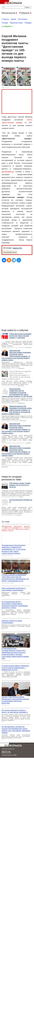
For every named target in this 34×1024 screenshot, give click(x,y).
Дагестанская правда (12, 123)
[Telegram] (14, 260)
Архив (13, 19)
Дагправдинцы (8, 172)
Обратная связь (6, 751)
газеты (29, 120)
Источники (22, 19)
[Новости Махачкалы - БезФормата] (11, 2)
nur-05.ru (7, 87)
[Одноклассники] (9, 260)
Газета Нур (17, 248)
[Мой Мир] (19, 260)
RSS (15, 755)
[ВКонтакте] (4, 260)
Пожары (28, 23)
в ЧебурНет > (7, 26)
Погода (5, 23)
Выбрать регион (6, 752)
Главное (5, 19)
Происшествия (16, 23)
